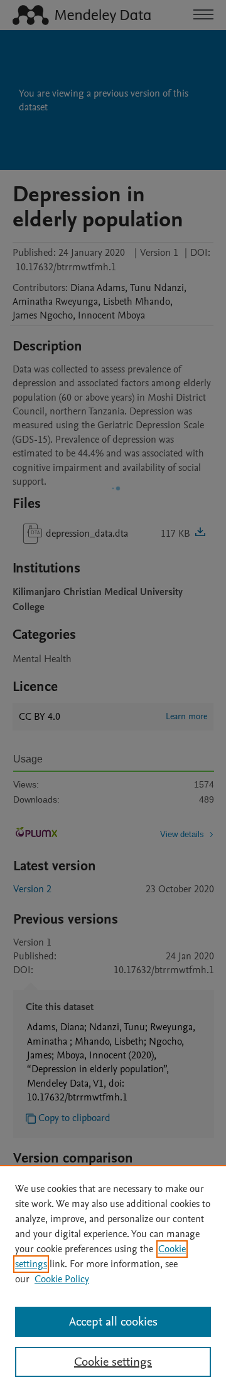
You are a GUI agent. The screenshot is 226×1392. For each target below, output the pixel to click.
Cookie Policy (62, 1279)
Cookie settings (113, 1362)
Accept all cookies (113, 1322)
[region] (113, 1278)
